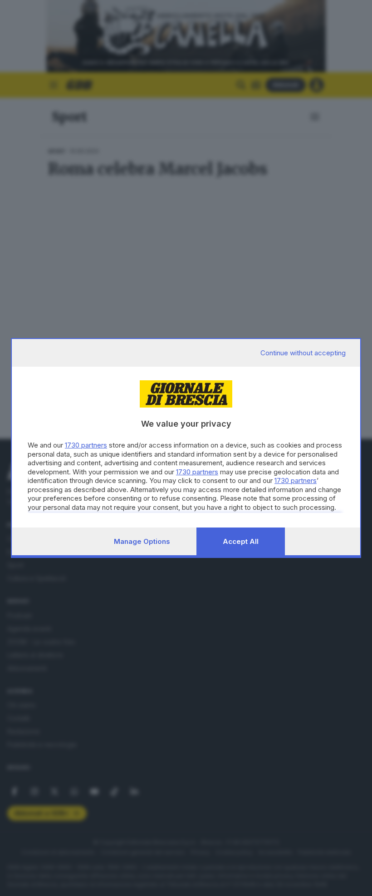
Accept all (241, 541)
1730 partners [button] (86, 445)
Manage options (142, 541)
